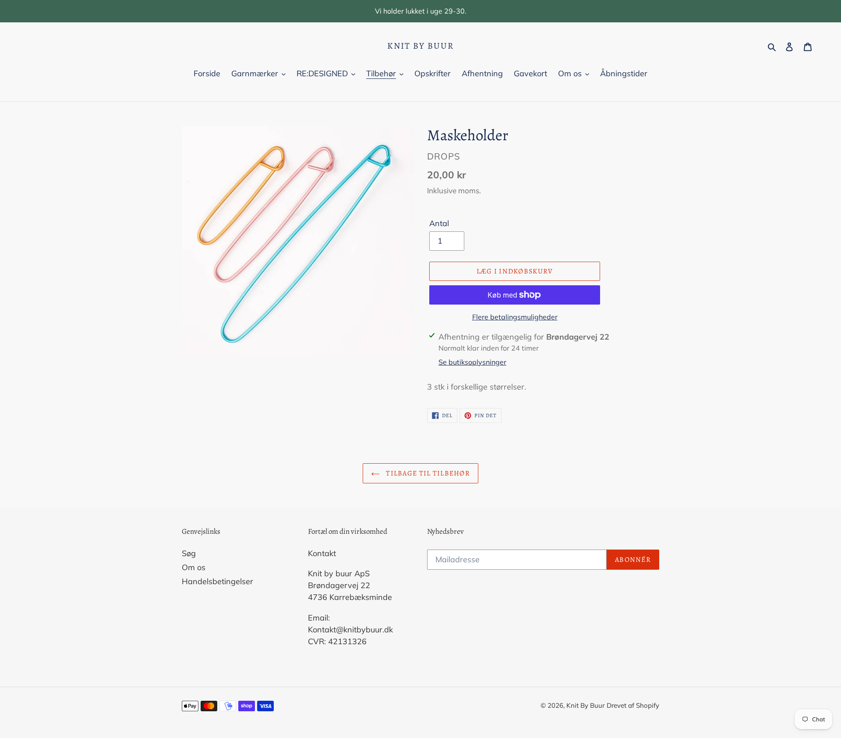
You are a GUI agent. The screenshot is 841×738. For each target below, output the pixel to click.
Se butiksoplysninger (472, 362)
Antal (439, 223)
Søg (189, 553)
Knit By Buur (420, 46)
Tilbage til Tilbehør (427, 473)
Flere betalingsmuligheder (515, 316)
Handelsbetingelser (217, 581)
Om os (193, 567)
